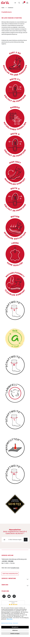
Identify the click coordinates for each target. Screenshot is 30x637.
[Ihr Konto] (23, 2)
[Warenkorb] (27, 2)
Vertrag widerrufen (10, 573)
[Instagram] (14, 596)
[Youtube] (9, 596)
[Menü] (15, 2)
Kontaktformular (15, 568)
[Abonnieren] (26, 539)
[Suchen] (19, 2)
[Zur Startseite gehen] (5, 3)
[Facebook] (4, 596)
